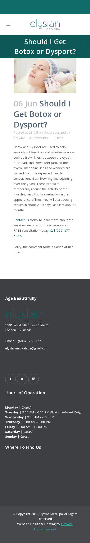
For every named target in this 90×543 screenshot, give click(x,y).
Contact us (21, 220)
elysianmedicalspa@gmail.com (26, 348)
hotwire (19, 138)
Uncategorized (55, 132)
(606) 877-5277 (29, 341)
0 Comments (38, 138)
